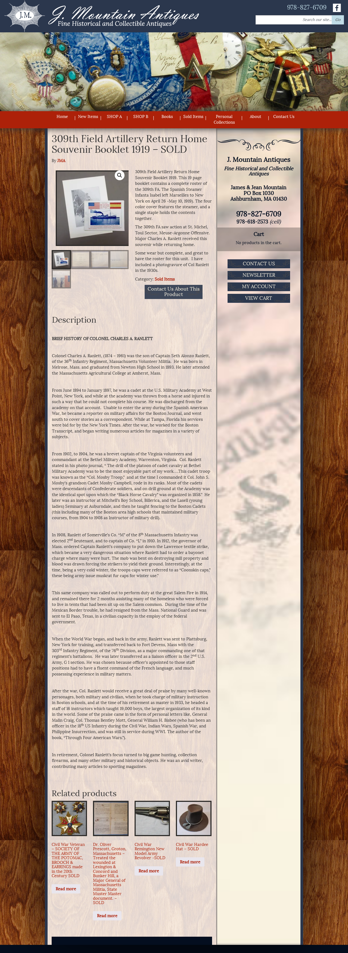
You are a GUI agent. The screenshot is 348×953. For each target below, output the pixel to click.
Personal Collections (224, 119)
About (255, 116)
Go (337, 19)
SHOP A (114, 116)
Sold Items (193, 116)
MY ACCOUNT (259, 286)
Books (167, 116)
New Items (88, 116)
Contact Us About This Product (174, 291)
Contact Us (283, 116)
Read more (66, 888)
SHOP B (140, 116)
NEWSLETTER (259, 275)
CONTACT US (259, 264)
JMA (61, 160)
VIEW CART (258, 298)
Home (62, 116)
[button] (120, 175)
